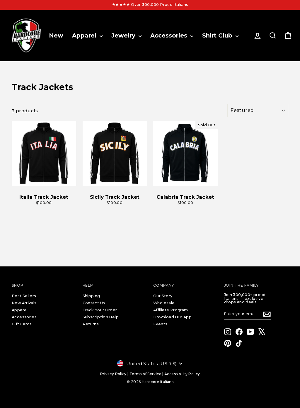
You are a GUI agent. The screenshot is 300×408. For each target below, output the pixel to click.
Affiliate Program (170, 310)
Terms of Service (145, 374)
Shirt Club (218, 35)
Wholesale (164, 303)
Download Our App (172, 317)
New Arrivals (24, 303)
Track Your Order (100, 310)
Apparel (85, 35)
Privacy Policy (113, 374)
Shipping (91, 296)
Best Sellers (24, 296)
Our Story (162, 296)
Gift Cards (22, 324)
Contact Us (94, 303)
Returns (91, 324)
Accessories (169, 35)
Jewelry (124, 35)
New (56, 35)
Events (160, 324)
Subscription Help (101, 317)
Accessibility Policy (182, 374)
